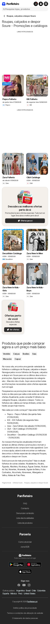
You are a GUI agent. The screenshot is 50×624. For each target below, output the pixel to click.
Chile (34, 590)
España (6, 593)
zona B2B (25, 546)
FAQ (25, 503)
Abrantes (12, 469)
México (13, 593)
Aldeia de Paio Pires (16, 475)
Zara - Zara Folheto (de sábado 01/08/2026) (26, 426)
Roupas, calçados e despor (34, 369)
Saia (34, 354)
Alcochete (16, 472)
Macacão (7, 359)
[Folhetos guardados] (36, 4)
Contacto (25, 508)
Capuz (18, 359)
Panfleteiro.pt (32, 601)
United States (29, 593)
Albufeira (13, 466)
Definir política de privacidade (25, 608)
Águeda (5, 466)
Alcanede (21, 469)
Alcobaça (22, 466)
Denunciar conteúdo (25, 513)
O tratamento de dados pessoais (25, 618)
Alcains (40, 463)
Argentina (20, 590)
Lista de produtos (25, 523)
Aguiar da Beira (32, 469)
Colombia (41, 590)
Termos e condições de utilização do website (25, 613)
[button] (41, 4)
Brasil (28, 590)
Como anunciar (25, 542)
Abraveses (26, 472)
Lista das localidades (25, 518)
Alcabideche (31, 463)
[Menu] (46, 4)
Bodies (26, 354)
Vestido (6, 354)
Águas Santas (34, 466)
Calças (16, 354)
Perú (20, 593)
